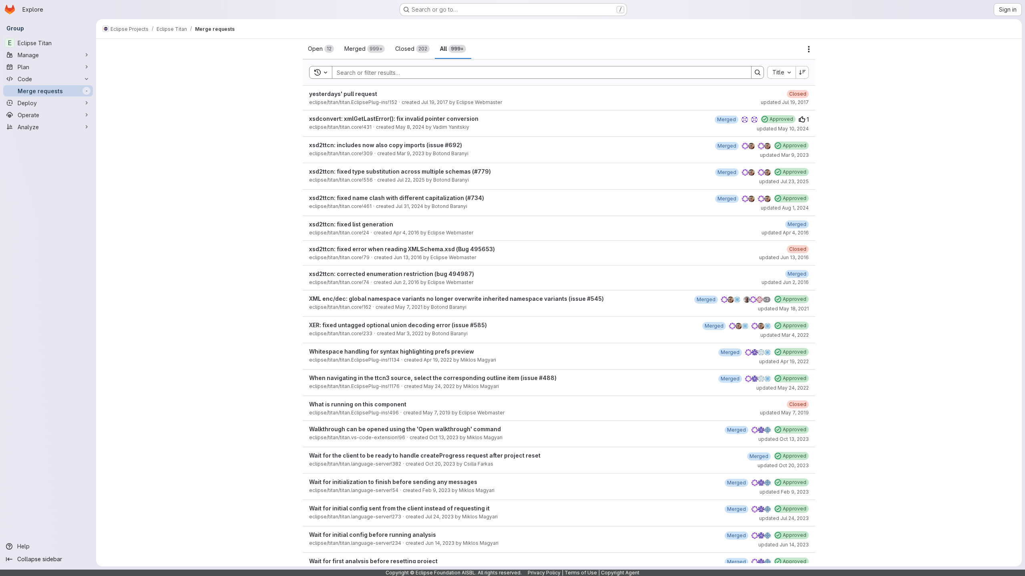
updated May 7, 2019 (784, 413)
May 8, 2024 (410, 127)
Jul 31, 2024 (409, 206)
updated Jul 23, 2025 (784, 181)
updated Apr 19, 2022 (784, 361)
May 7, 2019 (436, 413)
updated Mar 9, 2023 (784, 155)
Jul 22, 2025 (411, 180)
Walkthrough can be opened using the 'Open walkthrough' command (405, 429)
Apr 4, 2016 (406, 233)
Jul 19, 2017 (434, 102)
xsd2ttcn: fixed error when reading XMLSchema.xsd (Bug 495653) (402, 249)
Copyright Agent (620, 573)
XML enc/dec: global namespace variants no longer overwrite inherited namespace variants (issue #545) (456, 298)
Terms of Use (581, 573)
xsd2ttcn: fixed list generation (351, 224)
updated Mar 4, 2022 (784, 335)
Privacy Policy (544, 573)
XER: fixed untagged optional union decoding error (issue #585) (398, 325)
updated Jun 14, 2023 (783, 545)
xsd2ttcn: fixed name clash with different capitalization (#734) (396, 197)
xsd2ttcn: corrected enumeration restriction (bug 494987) (391, 273)
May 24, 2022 (439, 386)
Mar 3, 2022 (410, 333)
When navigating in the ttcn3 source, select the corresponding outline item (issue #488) (433, 377)
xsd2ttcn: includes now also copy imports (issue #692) (385, 145)
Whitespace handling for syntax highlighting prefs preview (391, 351)
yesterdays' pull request (343, 93)
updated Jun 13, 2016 (784, 257)
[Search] (757, 72)
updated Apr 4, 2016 (785, 233)
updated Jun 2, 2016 (785, 282)
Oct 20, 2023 (440, 464)
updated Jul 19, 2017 (785, 102)
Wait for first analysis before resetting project (373, 561)
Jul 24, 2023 (439, 517)
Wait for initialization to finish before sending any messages (393, 481)
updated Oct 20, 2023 (783, 465)
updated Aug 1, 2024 (785, 208)
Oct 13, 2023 (443, 437)
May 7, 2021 (408, 307)
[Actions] (808, 49)
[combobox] (781, 72)
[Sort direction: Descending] (802, 72)
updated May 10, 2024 (783, 129)
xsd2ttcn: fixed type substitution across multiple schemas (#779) (400, 171)
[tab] (321, 49)
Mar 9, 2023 (410, 153)
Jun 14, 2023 (439, 543)
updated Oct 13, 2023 (783, 439)
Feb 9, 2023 (436, 490)
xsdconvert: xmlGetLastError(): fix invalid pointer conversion (393, 118)
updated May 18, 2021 (783, 309)
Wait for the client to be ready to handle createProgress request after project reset (425, 455)
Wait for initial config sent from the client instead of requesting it (399, 508)
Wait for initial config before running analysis (372, 534)
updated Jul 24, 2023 (784, 518)
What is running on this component (357, 404)
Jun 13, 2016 (408, 257)
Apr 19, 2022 (438, 360)
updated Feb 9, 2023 (784, 492)
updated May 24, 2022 (782, 388)
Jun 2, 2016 (406, 282)
